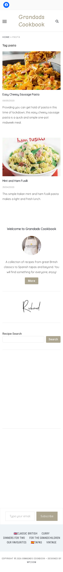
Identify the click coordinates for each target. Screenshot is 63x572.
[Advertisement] (31, 390)
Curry (46, 533)
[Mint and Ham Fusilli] (31, 140)
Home (6, 37)
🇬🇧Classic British (25, 533)
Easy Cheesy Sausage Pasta (20, 94)
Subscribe (47, 516)
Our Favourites (16, 542)
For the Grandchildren (44, 538)
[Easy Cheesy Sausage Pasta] (31, 53)
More (31, 281)
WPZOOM (31, 562)
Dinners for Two (14, 538)
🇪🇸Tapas (36, 542)
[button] (4, 21)
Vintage (51, 542)
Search (53, 339)
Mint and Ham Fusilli (15, 181)
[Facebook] (6, 5)
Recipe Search (12, 333)
